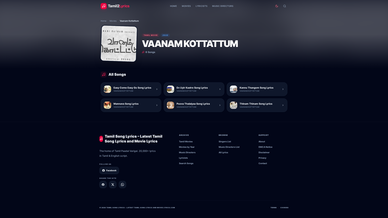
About (262, 141)
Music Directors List (229, 147)
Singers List (225, 141)
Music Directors (222, 6)
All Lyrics (223, 152)
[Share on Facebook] (103, 184)
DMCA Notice (265, 147)
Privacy (262, 158)
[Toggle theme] (276, 6)
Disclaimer (264, 152)
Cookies (284, 207)
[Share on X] (112, 184)
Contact (263, 163)
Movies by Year (187, 147)
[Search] (284, 6)
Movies (186, 6)
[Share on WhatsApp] (122, 184)
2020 (165, 35)
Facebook (111, 170)
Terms (274, 207)
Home (173, 6)
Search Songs (186, 163)
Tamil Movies (186, 141)
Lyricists (201, 6)
